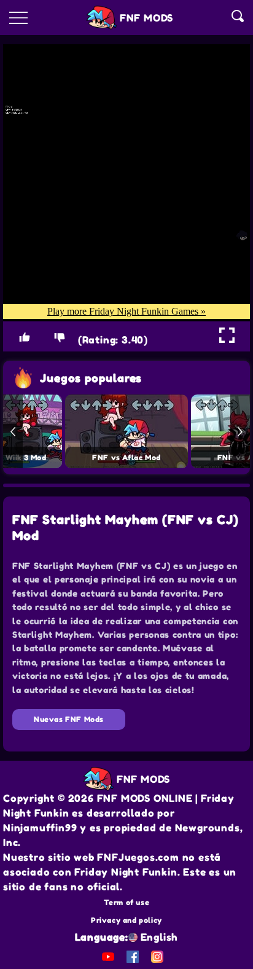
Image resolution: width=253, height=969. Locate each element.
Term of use (127, 902)
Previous (13, 431)
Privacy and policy (126, 920)
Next (240, 431)
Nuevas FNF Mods (69, 719)
